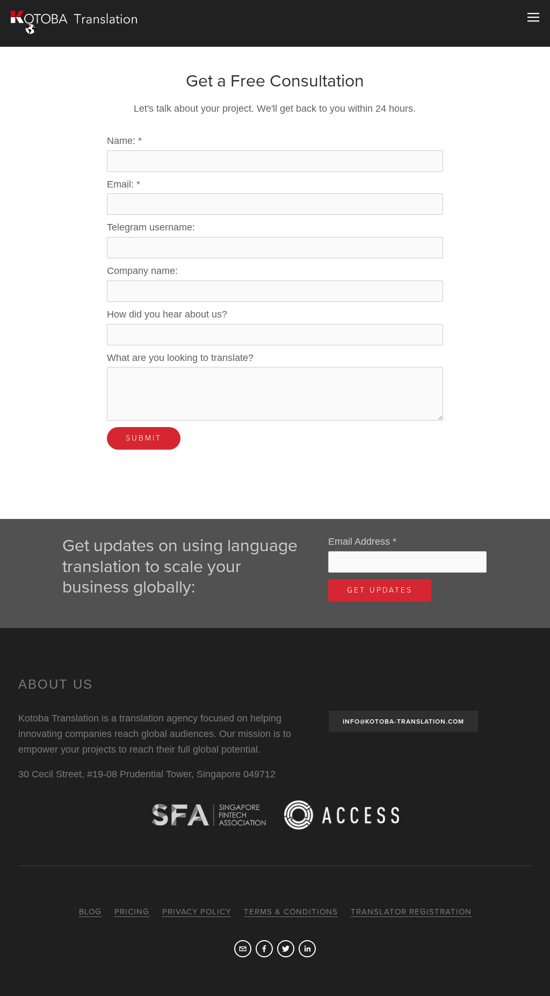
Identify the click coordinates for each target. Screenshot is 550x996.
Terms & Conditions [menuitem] (291, 911)
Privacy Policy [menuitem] (196, 911)
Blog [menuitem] (90, 911)
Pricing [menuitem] (131, 911)
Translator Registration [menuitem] (411, 911)
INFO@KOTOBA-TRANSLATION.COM (403, 721)
